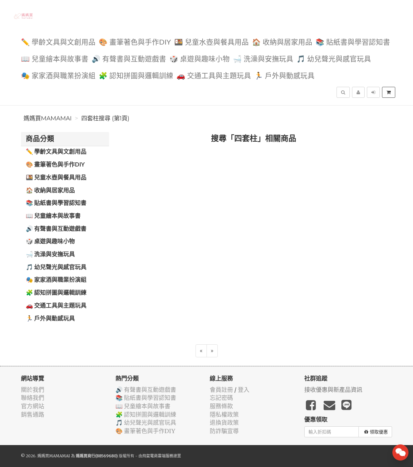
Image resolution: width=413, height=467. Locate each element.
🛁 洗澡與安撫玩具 (263, 59)
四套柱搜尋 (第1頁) (105, 118)
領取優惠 (379, 432)
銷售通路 (32, 414)
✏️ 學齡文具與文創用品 (58, 42)
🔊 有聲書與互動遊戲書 (129, 59)
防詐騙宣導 (224, 431)
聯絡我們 (32, 397)
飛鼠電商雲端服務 (157, 455)
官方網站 (32, 406)
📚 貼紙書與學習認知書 (353, 42)
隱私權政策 (224, 414)
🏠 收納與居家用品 (282, 42)
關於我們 (32, 389)
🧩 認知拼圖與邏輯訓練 (136, 76)
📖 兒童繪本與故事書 (54, 59)
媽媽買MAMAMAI (48, 118)
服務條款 (221, 406)
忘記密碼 (221, 397)
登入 (243, 389)
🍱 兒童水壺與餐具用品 (211, 42)
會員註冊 (221, 389)
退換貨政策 (224, 422)
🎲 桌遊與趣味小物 (199, 59)
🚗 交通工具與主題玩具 (213, 76)
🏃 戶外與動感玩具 (284, 76)
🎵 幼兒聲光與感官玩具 (334, 59)
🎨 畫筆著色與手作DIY (135, 42)
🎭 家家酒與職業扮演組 (58, 76)
